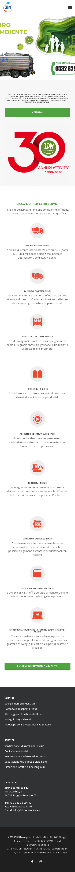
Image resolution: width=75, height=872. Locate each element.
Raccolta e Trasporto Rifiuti (21, 708)
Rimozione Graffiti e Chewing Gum (25, 767)
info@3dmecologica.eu (26, 810)
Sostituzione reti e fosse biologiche (26, 761)
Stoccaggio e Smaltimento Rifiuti (24, 714)
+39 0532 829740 (20, 802)
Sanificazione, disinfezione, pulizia (24, 746)
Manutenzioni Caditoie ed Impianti (25, 756)
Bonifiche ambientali (16, 751)
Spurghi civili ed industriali (20, 703)
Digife (64, 852)
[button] (70, 7)
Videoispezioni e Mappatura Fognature (28, 724)
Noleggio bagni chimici (18, 719)
